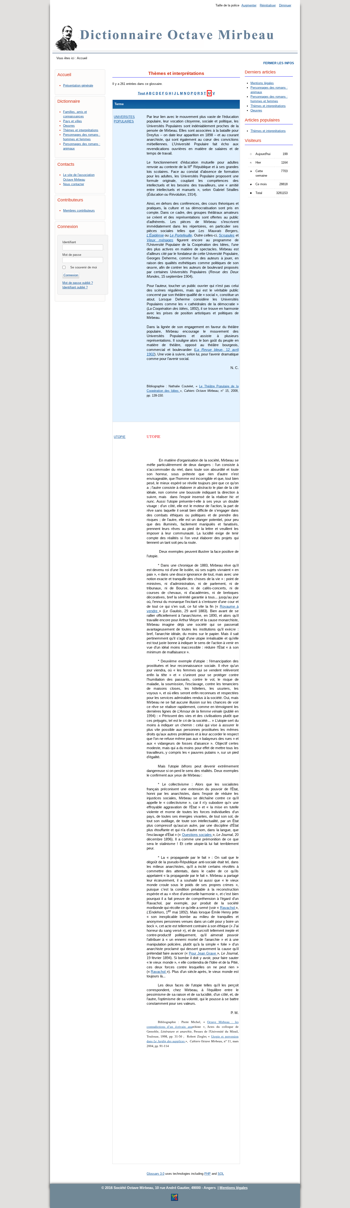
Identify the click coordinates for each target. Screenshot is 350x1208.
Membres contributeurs (79, 210)
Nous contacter (73, 184)
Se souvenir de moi (83, 267)
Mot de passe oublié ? (77, 283)
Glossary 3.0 (155, 1173)
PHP (207, 1173)
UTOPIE (119, 437)
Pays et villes (72, 121)
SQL (221, 1173)
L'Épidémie (155, 235)
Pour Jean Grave (203, 953)
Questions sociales (197, 835)
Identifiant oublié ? (75, 287)
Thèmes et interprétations (80, 130)
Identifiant (69, 242)
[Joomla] (174, 1200)
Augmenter (248, 5)
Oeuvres (69, 125)
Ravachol (228, 908)
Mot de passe (71, 255)
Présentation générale (78, 85)
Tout (141, 93)
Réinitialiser (268, 5)
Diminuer (285, 5)
